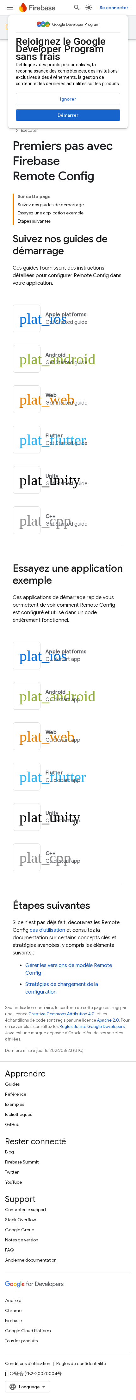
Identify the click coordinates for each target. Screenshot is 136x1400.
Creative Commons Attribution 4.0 (61, 1014)
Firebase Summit (22, 1162)
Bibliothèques (18, 1114)
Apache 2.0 (108, 1020)
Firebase (13, 1320)
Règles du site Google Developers (92, 1026)
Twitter (12, 1172)
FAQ (9, 1250)
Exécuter (29, 130)
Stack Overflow (20, 1219)
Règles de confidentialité (81, 1363)
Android (13, 1300)
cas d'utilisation (47, 930)
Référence (15, 1094)
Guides (12, 1084)
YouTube (13, 1182)
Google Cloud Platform (28, 1330)
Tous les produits (21, 1341)
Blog (9, 1152)
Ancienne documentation (31, 1260)
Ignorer (68, 99)
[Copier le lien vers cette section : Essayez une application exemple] (58, 581)
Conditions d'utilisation (27, 1363)
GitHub (12, 1124)
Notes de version (21, 1240)
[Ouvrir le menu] (10, 7)
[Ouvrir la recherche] (77, 7)
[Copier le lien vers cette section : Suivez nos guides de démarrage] (70, 251)
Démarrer (68, 115)
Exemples (14, 1104)
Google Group (19, 1230)
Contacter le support (25, 1209)
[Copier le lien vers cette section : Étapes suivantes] (96, 906)
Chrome (13, 1310)
